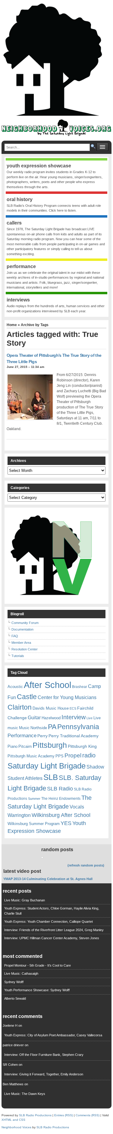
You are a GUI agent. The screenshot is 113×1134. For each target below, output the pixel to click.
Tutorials (17, 656)
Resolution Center (24, 649)
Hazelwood (51, 718)
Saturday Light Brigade (47, 766)
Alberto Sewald (15, 998)
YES (66, 823)
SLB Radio (60, 788)
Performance (22, 735)
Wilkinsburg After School (61, 815)
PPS (59, 756)
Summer (34, 798)
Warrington (19, 815)
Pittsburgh (50, 745)
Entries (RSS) (63, 1115)
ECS (73, 708)
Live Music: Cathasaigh (21, 973)
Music (24, 728)
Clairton (20, 707)
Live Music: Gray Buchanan (24, 900)
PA (52, 727)
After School (47, 685)
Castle (27, 697)
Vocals (77, 806)
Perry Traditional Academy (74, 735)
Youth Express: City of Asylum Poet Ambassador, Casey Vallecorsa (53, 1035)
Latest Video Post (22, 871)
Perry (42, 735)
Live (89, 718)
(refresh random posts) (85, 865)
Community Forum (25, 623)
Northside (38, 728)
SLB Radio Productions (35, 1115)
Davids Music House (51, 708)
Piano (12, 746)
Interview (73, 717)
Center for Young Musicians (67, 697)
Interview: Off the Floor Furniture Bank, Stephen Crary (43, 1054)
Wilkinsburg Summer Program (34, 823)
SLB (50, 777)
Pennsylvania (78, 727)
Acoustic (15, 686)
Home (12, 325)
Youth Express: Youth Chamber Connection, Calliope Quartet (48, 921)
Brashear (79, 687)
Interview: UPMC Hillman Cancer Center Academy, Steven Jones (51, 938)
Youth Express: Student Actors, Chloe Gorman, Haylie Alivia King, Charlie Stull (51, 910)
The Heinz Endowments (60, 798)
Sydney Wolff (14, 982)
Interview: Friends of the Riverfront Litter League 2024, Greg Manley (54, 930)
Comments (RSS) (87, 1115)
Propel (72, 755)
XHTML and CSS (13, 1119)
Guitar (34, 717)
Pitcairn (25, 746)
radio (89, 755)
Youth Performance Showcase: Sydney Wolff (37, 990)
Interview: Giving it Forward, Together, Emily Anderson (43, 1074)
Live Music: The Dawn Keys (24, 1094)
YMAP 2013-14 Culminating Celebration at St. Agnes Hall (48, 879)
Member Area (21, 642)
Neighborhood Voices (16, 1127)
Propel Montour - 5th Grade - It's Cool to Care (37, 965)
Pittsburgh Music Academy (31, 756)
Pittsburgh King (82, 746)
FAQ (14, 636)
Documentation (22, 629)
